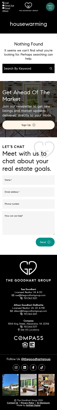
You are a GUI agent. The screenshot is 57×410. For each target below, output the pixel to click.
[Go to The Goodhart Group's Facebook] (33, 367)
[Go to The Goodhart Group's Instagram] (16, 367)
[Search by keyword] (51, 68)
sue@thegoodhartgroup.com (30, 295)
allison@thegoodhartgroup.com (30, 311)
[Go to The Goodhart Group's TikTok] (41, 367)
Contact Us (12, 403)
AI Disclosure (43, 403)
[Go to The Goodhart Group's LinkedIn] (24, 367)
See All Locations (29, 329)
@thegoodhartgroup (36, 359)
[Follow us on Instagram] (10, 384)
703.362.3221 (30, 298)
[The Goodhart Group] (28, 6)
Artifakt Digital (33, 405)
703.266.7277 (30, 326)
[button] (50, 7)
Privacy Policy (27, 403)
